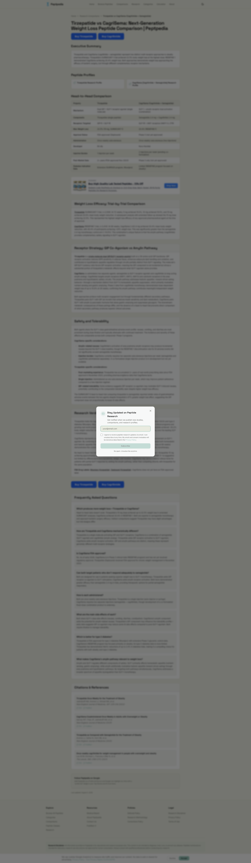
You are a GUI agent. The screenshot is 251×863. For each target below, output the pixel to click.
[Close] (150, 411)
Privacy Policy (131, 440)
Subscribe (125, 446)
